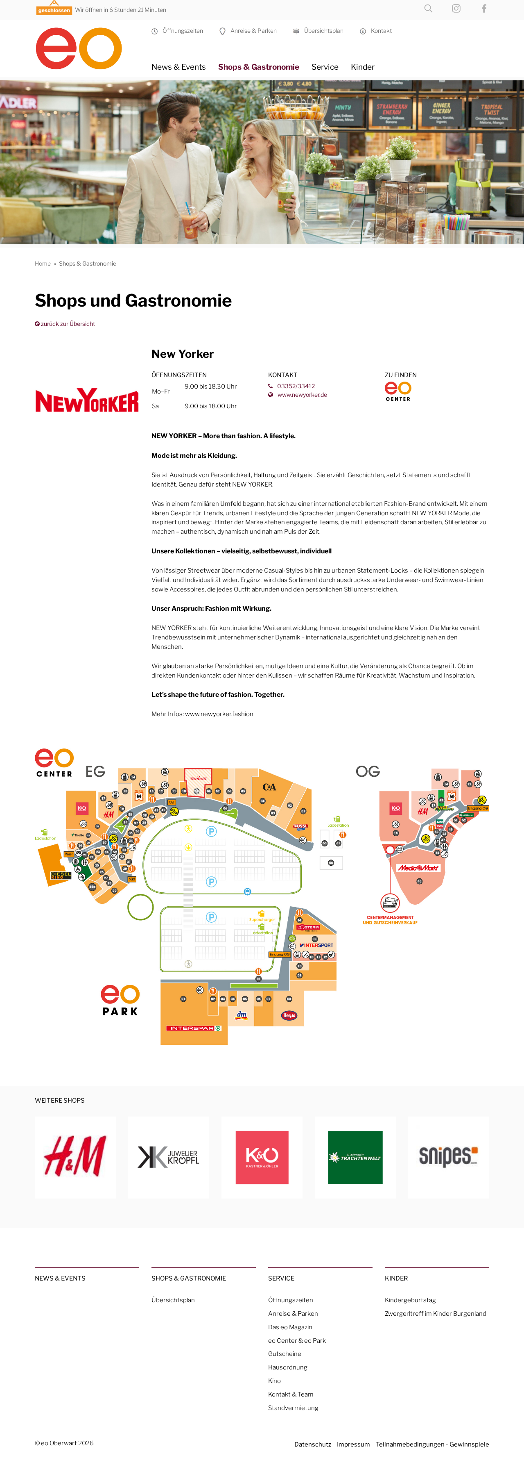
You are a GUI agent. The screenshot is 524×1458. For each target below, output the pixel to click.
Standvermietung (293, 1408)
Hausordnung (287, 1367)
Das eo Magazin (290, 1327)
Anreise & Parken (251, 30)
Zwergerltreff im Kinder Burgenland (435, 1313)
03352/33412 (295, 385)
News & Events (178, 67)
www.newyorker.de (301, 394)
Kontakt (379, 30)
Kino (274, 1381)
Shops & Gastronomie (258, 67)
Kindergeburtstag (410, 1300)
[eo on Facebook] (476, 7)
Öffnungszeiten (180, 30)
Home (43, 263)
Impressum (353, 1444)
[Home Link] (87, 45)
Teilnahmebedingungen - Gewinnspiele (432, 1444)
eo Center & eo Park (297, 1340)
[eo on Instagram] (448, 7)
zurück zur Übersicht (67, 323)
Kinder (363, 67)
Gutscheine (284, 1354)
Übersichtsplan (321, 30)
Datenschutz (312, 1444)
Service (325, 67)
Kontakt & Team (291, 1394)
